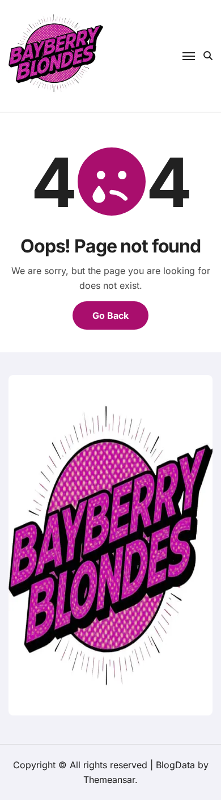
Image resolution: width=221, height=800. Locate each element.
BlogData (175, 764)
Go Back (110, 315)
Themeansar (109, 779)
